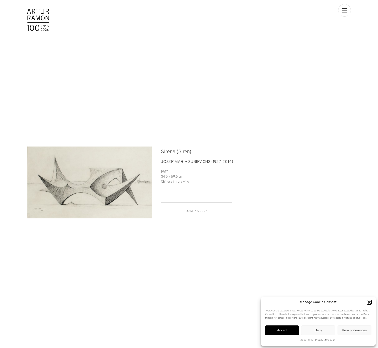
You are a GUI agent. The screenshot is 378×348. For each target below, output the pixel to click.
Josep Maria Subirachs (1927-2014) (197, 161)
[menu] (344, 10)
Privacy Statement (325, 340)
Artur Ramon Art (38, 20)
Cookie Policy (306, 340)
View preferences (354, 330)
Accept (282, 330)
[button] (369, 302)
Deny (318, 330)
